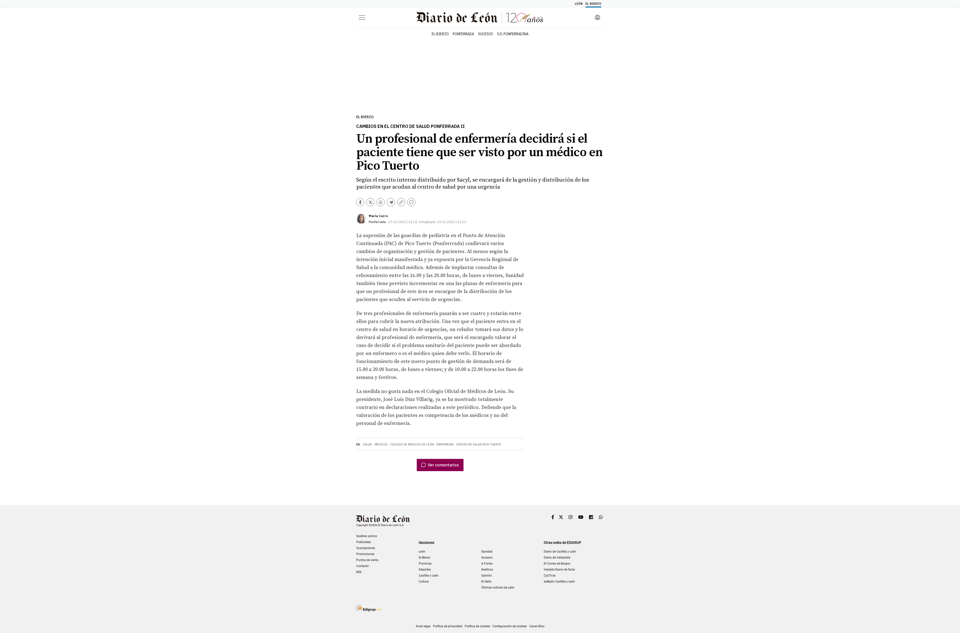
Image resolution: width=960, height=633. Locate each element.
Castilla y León (428, 575)
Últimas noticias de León (497, 587)
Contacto (362, 566)
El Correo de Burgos (557, 563)
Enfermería (445, 444)
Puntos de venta (367, 560)
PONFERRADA (463, 34)
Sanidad (486, 551)
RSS (359, 572)
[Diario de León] (383, 519)
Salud (367, 444)
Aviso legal (423, 626)
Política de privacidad (447, 626)
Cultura (424, 581)
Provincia (425, 563)
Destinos (487, 569)
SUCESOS (485, 34)
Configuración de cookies (509, 626)
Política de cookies (477, 626)
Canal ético (536, 626)
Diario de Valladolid (557, 557)
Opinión (486, 575)
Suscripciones (365, 548)
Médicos (381, 444)
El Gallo (486, 581)
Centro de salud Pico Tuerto (478, 444)
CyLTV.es (550, 575)
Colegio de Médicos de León (412, 444)
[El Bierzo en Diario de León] (479, 17)
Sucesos (486, 557)
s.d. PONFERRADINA (512, 34)
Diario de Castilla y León (560, 551)
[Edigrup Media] (368, 608)
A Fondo (487, 563)
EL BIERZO (440, 34)
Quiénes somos (366, 536)
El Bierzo (365, 117)
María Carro (378, 216)
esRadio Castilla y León (559, 581)
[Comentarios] (411, 202)
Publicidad (363, 542)
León (422, 551)
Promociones (365, 554)
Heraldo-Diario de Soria (559, 569)
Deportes (425, 569)
